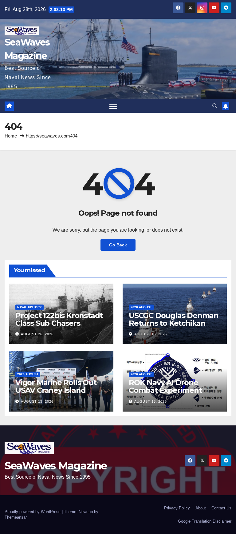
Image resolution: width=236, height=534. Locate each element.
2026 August (141, 307)
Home (11, 135)
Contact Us (221, 508)
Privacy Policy (177, 508)
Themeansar (15, 517)
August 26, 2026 (37, 334)
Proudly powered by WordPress (33, 511)
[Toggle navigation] (113, 106)
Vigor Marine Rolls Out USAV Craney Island (55, 386)
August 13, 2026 (150, 334)
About (200, 508)
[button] (214, 106)
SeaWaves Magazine (56, 465)
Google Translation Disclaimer (204, 521)
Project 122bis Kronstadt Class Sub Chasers (59, 319)
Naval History (29, 307)
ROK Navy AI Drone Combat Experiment (165, 386)
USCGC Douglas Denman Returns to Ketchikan (173, 319)
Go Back (118, 244)
